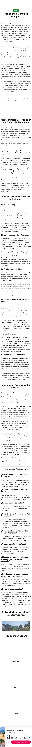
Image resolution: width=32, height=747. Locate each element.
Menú (16, 10)
